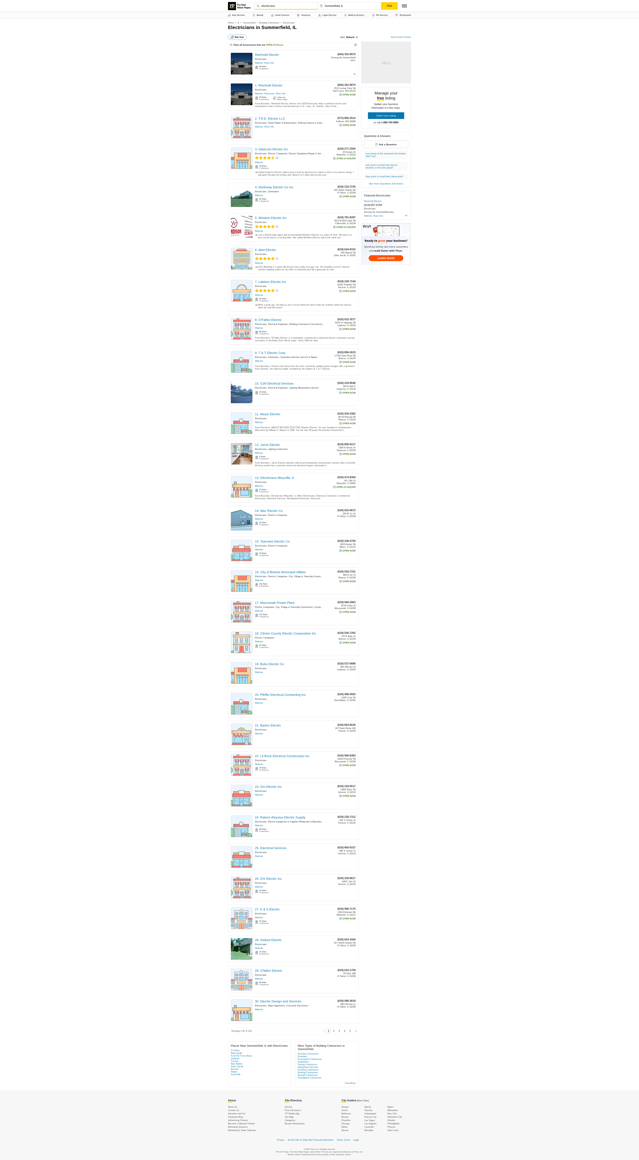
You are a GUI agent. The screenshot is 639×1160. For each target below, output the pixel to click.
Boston (344, 1117)
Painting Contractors (308, 1070)
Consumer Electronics (297, 1005)
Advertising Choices (238, 1120)
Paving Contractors (307, 1064)
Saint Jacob (237, 1066)
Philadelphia (393, 1123)
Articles (288, 1107)
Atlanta (344, 1107)
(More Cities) (363, 1100)
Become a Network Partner (241, 1123)
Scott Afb (235, 1074)
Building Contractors (269, 22)
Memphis (368, 1130)
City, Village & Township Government (307, 576)
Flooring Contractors (308, 1054)
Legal (356, 1140)
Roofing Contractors (308, 1072)
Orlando (391, 1120)
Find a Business (293, 1110)
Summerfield (249, 22)
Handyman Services (308, 1067)
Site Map (289, 1117)
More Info (269, 63)
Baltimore (346, 1113)
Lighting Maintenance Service (304, 388)
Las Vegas (369, 1120)
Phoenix (391, 1127)
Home (231, 22)
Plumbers (302, 1056)
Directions (269, 93)
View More (350, 1083)
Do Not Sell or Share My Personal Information (310, 1140)
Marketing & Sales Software (242, 1130)
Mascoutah (236, 1053)
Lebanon (235, 1058)
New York (392, 1113)
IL (238, 22)
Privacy (280, 1140)
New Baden (236, 1064)
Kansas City (370, 1117)
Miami (390, 1107)
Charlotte (345, 1120)
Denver (344, 1130)
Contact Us (233, 1110)
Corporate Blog (235, 1117)
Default (350, 37)
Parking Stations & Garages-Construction (318, 123)
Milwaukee (392, 1110)
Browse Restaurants (295, 1123)
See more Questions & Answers (386, 183)
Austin (344, 1110)
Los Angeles (370, 1123)
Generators (273, 191)
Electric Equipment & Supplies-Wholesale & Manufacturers (297, 821)
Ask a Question (388, 144)
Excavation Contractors (310, 1059)
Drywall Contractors (308, 1075)
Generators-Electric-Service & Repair (298, 357)
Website (259, 63)
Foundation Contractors (310, 1078)
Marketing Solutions (238, 1127)
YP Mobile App (292, 1113)
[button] (404, 5)
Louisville (369, 1127)
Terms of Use (343, 1140)
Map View (239, 37)
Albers (234, 1072)
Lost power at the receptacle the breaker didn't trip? (386, 154)
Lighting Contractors (278, 449)
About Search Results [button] (401, 37)
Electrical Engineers (278, 324)
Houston (368, 1110)
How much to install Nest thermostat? (384, 176)
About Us (232, 1107)
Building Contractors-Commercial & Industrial (311, 324)
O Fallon (235, 1050)
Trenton (235, 1061)
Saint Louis (393, 1130)
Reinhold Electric (267, 54)
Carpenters (303, 1062)
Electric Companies (278, 153)
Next (355, 1031)
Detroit (367, 1107)
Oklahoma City (394, 1117)
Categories (290, 1120)
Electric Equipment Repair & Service (307, 153)
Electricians (261, 59)
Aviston (235, 1069)
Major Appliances (276, 1005)
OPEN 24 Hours (274, 44)
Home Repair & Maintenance (282, 123)
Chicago (345, 1123)
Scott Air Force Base (241, 1056)
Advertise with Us (236, 1113)
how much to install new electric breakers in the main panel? (382, 166)
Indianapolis (370, 1113)
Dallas (344, 1127)
